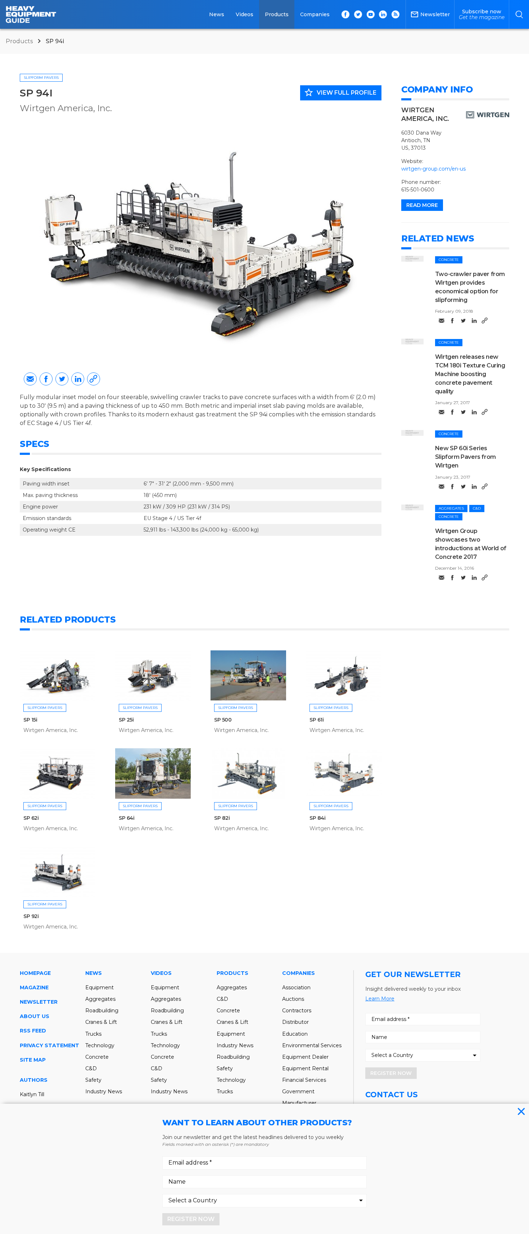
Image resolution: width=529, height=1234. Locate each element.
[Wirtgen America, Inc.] (487, 115)
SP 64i (127, 818)
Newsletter (39, 1002)
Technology (99, 1045)
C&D (477, 508)
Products (277, 14)
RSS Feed (33, 1031)
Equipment (99, 987)
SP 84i (317, 818)
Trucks (93, 1034)
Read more (422, 205)
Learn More (379, 998)
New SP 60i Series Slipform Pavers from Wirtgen (465, 457)
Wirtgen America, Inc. (66, 108)
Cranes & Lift (101, 1022)
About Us (34, 1016)
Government (298, 1091)
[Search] (519, 14)
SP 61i (316, 720)
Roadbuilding (101, 1010)
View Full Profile (340, 92)
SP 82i (222, 818)
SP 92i (31, 916)
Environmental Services (312, 1045)
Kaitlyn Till (32, 1094)
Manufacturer (299, 1103)
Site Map (33, 1060)
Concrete (449, 259)
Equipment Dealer (305, 1057)
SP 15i (30, 720)
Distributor (295, 1022)
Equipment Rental (305, 1068)
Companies (315, 14)
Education (295, 1034)
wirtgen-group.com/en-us (433, 169)
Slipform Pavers (41, 77)
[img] (412, 259)
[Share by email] (30, 378)
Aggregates (451, 508)
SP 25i (126, 720)
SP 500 (223, 720)
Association (296, 987)
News (216, 14)
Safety (93, 1080)
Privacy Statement (49, 1045)
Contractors (296, 1010)
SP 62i (31, 818)
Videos (244, 14)
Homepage (35, 973)
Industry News (103, 1091)
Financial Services (304, 1080)
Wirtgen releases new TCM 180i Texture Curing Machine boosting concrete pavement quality (470, 374)
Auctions (293, 999)
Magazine (34, 987)
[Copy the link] (93, 378)
